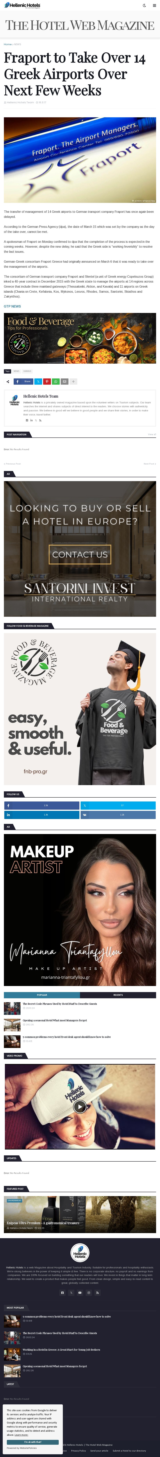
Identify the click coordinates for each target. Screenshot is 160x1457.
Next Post (149, 464)
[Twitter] (38, 381)
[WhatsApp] (56, 381)
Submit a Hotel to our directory (129, 1451)
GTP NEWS (12, 306)
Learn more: (21, 1435)
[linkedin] (31, 420)
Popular (42, 995)
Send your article (99, 1451)
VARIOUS (27, 371)
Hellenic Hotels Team (40, 396)
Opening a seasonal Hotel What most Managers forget (55, 1020)
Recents (118, 995)
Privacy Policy (78, 1451)
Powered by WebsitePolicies (22, 1448)
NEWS (17, 44)
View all (152, 434)
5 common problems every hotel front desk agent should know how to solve (67, 1036)
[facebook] (27, 420)
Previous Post (13, 464)
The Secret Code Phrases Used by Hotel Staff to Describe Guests (60, 1003)
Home (8, 44)
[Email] (64, 381)
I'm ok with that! (32, 1442)
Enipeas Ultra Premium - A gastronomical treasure (43, 1223)
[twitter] (36, 420)
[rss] (40, 420)
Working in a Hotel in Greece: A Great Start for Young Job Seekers (61, 1349)
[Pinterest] (47, 381)
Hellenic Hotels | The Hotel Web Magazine (90, 1445)
